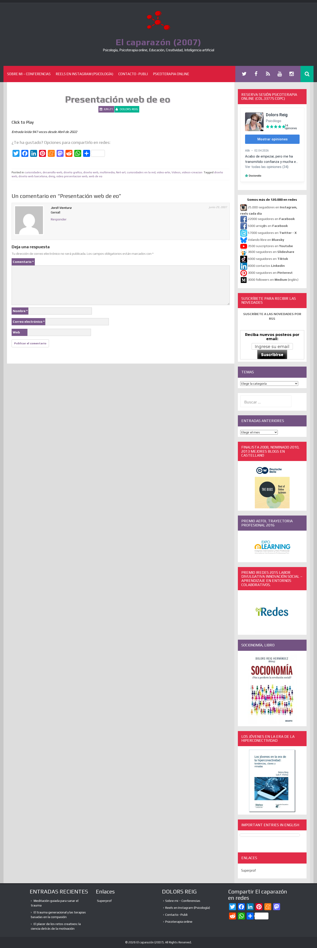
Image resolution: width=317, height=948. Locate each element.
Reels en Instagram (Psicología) (84, 74)
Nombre (20, 311)
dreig (52, 176)
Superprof (248, 870)
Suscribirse (272, 354)
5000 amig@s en (268, 226)
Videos (176, 172)
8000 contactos (266, 266)
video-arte (163, 172)
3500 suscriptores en (270, 246)
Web (16, 332)
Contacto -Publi (133, 74)
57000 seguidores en (272, 233)
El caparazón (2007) (158, 42)
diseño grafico (73, 172)
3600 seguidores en (271, 252)
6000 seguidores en (268, 259)
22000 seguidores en (271, 219)
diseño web (90, 172)
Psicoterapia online (171, 74)
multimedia (107, 172)
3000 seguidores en (270, 272)
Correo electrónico (29, 321)
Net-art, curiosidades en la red (135, 172)
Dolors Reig (129, 109)
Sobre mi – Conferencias (29, 74)
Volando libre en (266, 240)
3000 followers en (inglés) (273, 279)
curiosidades (33, 172)
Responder (59, 219)
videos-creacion (192, 172)
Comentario (23, 262)
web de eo (95, 176)
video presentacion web (71, 176)
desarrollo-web (52, 172)
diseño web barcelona (33, 176)
